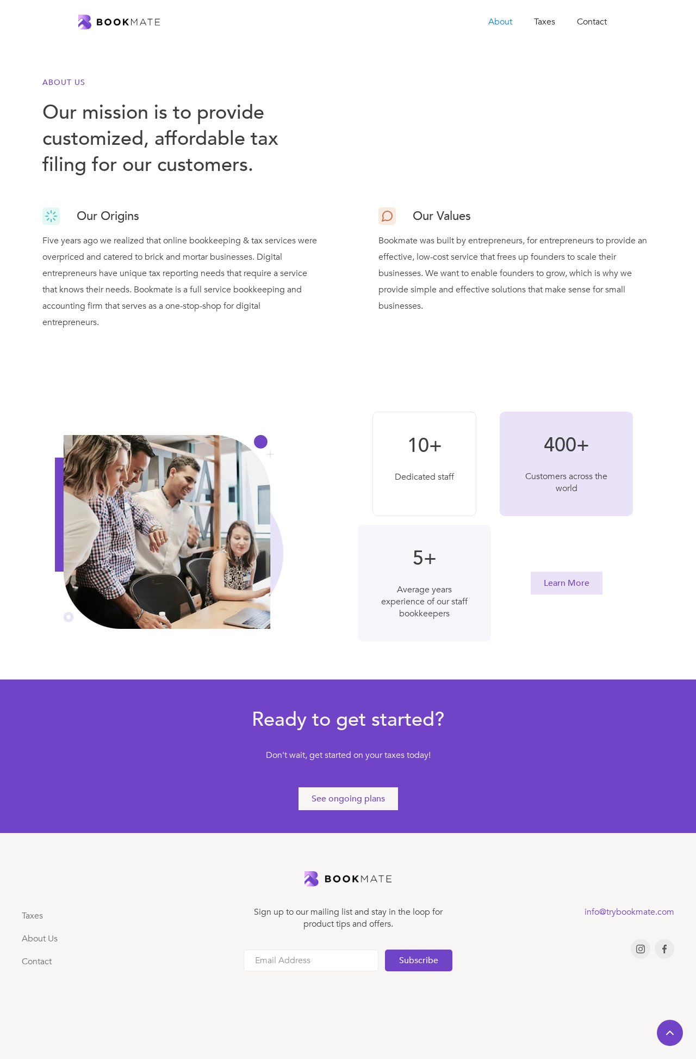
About (500, 22)
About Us (40, 939)
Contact (592, 22)
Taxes (544, 22)
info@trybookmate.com (629, 912)
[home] (119, 22)
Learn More (566, 583)
